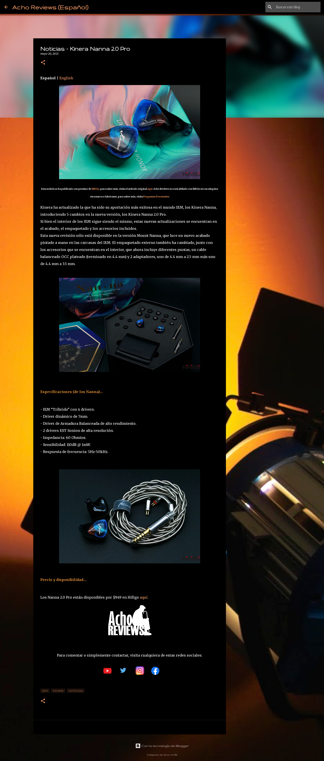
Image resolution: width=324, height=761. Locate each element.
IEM (45, 690)
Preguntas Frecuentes (156, 196)
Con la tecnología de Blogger (165, 746)
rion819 (173, 755)
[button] (43, 63)
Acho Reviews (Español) (50, 7)
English (66, 78)
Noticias (76, 690)
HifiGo (95, 188)
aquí (149, 188)
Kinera (58, 690)
